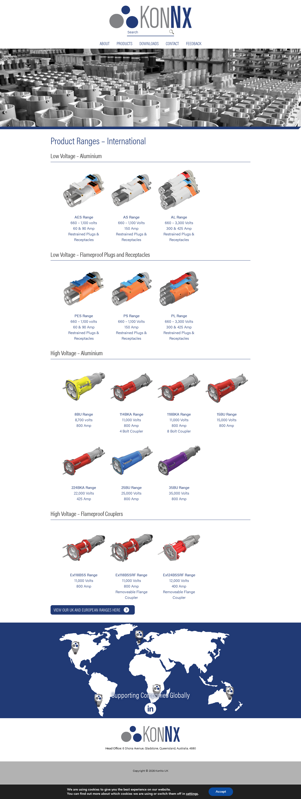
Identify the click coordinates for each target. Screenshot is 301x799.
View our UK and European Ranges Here (87, 609)
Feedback (193, 43)
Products (124, 43)
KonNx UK (161, 770)
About (105, 43)
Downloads (149, 43)
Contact (172, 43)
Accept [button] (221, 791)
